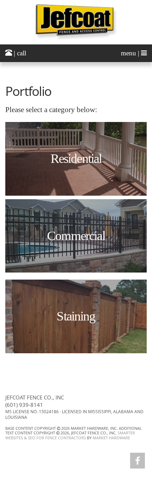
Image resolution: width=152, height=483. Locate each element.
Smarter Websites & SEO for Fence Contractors (70, 435)
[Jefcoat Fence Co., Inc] (76, 22)
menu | (131, 53)
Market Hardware (111, 437)
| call (19, 53)
